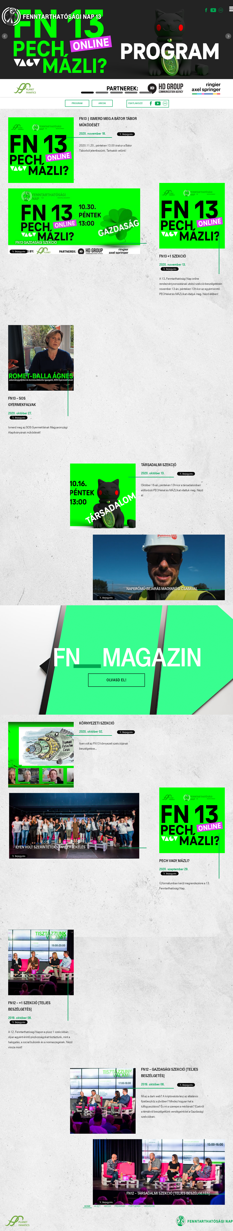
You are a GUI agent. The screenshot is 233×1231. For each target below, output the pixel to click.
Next (228, 36)
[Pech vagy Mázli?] (192, 819)
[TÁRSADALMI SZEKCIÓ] (103, 496)
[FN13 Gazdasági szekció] (74, 221)
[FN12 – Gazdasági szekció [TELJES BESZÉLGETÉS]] (103, 1100)
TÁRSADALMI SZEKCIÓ (158, 464)
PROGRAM (77, 103)
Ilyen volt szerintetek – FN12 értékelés (50, 847)
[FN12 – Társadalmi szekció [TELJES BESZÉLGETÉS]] (159, 1171)
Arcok (107, 1206)
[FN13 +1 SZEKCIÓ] (192, 215)
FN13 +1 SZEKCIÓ (172, 256)
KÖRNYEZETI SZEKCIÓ (96, 723)
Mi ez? (97, 1206)
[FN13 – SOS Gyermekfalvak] (41, 357)
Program (119, 1206)
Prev (5, 36)
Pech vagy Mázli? (174, 860)
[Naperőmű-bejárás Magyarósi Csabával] (159, 567)
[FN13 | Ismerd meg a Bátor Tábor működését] (41, 149)
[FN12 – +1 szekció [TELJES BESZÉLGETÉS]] (41, 962)
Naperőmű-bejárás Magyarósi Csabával (162, 588)
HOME (87, 1206)
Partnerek (135, 1206)
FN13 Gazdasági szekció (36, 242)
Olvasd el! (116, 680)
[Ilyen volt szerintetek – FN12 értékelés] (74, 825)
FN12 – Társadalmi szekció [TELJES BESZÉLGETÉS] (168, 1193)
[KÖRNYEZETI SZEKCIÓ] (41, 754)
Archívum (149, 1206)
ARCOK (102, 103)
